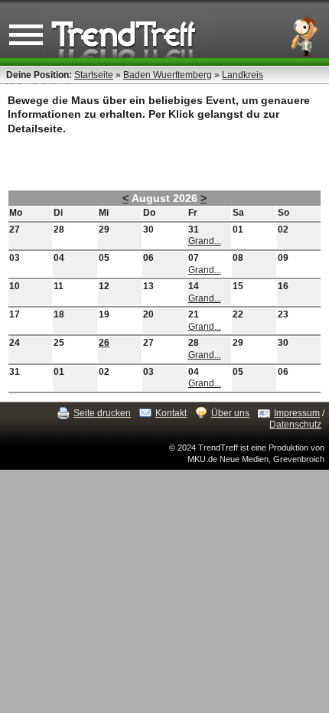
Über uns (230, 413)
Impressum (297, 413)
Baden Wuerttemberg (167, 75)
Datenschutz (295, 424)
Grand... (204, 241)
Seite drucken (102, 413)
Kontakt (171, 413)
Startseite (93, 75)
